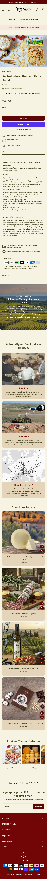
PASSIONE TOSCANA (20, 875)
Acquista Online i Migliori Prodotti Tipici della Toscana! (23, 2)
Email (5, 847)
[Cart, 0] (42, 9)
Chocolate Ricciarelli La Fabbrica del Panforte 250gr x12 (23, 723)
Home (10, 27)
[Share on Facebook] (8, 275)
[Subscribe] (42, 847)
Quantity (5, 107)
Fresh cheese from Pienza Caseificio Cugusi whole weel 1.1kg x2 (23, 558)
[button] (3, 9)
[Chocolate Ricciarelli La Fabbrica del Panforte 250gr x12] (23, 698)
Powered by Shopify (34, 875)
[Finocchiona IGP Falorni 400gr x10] (23, 589)
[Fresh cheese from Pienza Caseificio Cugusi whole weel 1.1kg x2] (23, 532)
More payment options (24, 129)
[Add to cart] (42, 551)
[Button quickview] (42, 546)
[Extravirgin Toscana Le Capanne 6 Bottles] (23, 643)
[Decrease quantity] (4, 110)
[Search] (8, 9)
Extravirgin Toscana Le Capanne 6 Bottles (23, 668)
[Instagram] (23, 855)
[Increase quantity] (13, 110)
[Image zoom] (23, 51)
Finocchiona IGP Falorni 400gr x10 (24, 614)
